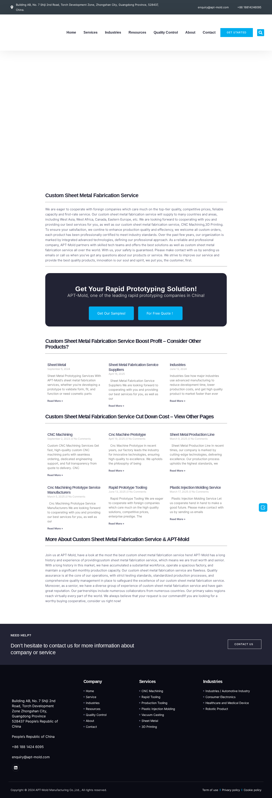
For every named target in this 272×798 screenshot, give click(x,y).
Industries (113, 32)
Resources (137, 32)
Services (91, 32)
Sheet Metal (56, 365)
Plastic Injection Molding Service (195, 487)
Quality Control (166, 32)
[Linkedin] (16, 767)
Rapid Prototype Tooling (128, 487)
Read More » (55, 400)
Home (71, 32)
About (190, 32)
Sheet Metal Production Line (192, 434)
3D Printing (213, 224)
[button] (260, 32)
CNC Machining (192, 224)
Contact (209, 32)
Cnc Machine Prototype (127, 434)
